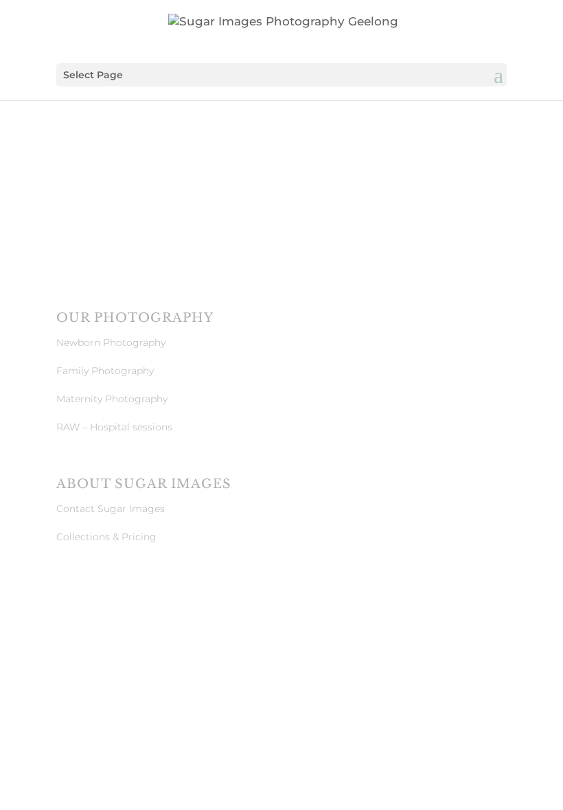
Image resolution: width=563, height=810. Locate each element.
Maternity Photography (112, 399)
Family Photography (105, 370)
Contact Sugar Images (110, 508)
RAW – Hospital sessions (114, 427)
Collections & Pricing (106, 537)
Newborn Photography (110, 342)
